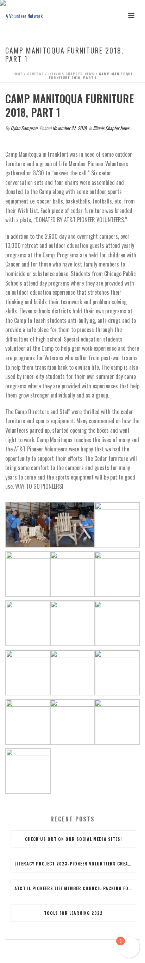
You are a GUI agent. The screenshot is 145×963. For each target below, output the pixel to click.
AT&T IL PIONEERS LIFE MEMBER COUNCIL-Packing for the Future (75, 888)
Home (17, 73)
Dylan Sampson (24, 128)
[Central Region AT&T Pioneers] (21, 16)
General (35, 73)
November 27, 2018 (69, 128)
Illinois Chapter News (71, 73)
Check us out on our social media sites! (73, 839)
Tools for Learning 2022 (73, 913)
